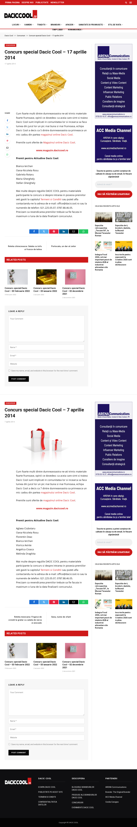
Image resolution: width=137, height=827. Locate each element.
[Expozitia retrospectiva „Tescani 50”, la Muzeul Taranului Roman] (103, 217)
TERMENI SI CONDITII (47, 797)
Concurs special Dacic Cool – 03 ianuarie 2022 (45, 289)
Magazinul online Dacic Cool (59, 142)
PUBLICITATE (42, 2)
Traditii (41, 25)
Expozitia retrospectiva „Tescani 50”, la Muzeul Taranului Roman (102, 230)
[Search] (126, 2)
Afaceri (69, 25)
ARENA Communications (115, 787)
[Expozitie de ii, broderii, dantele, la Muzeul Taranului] (123, 217)
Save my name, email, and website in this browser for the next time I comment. (44, 371)
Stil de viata (114, 25)
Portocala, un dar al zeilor (63, 246)
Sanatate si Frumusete (91, 25)
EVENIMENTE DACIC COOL (83, 807)
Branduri (55, 25)
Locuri (15, 25)
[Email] (7, 147)
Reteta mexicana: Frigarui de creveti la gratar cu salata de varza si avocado (25, 620)
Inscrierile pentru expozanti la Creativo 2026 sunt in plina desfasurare (123, 260)
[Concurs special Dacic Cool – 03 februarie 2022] (18, 277)
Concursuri (10, 45)
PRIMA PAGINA (12, 2)
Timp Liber (57, 30)
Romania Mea (74, 30)
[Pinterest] (7, 141)
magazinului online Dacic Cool (58, 492)
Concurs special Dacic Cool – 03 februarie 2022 (17, 289)
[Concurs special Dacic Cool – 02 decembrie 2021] (75, 277)
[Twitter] (7, 127)
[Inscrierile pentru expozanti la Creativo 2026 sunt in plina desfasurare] (123, 246)
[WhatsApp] (7, 154)
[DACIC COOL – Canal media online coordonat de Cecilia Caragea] (20, 14)
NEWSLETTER (57, 2)
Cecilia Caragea (112, 802)
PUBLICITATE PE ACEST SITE (50, 792)
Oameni (28, 25)
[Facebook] (7, 120)
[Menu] (130, 2)
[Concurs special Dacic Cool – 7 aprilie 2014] (46, 445)
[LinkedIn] (7, 134)
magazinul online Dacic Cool (57, 134)
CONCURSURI (77, 803)
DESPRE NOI (27, 2)
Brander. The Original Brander (117, 792)
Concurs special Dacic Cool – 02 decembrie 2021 (73, 291)
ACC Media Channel (113, 797)
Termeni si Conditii (51, 199)
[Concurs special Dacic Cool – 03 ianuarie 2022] (46, 277)
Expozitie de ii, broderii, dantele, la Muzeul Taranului (123, 229)
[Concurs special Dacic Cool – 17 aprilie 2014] (46, 87)
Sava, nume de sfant (61, 617)
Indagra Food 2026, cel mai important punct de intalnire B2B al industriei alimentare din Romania (103, 262)
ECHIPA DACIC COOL (47, 787)
